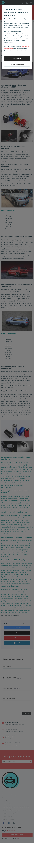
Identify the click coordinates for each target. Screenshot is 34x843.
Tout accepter (17, 58)
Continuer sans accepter (17, 64)
